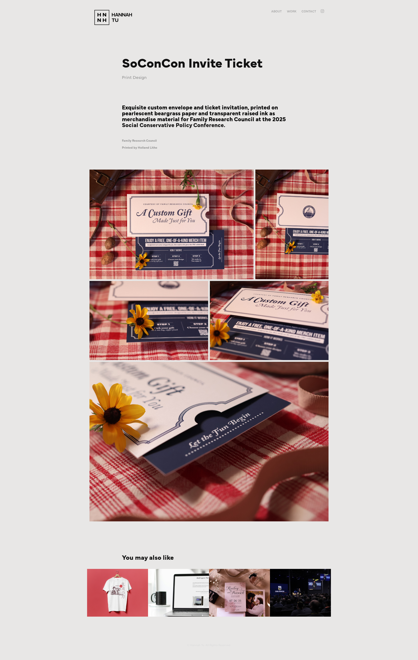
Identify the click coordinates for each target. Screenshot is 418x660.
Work (291, 11)
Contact (309, 11)
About (276, 11)
